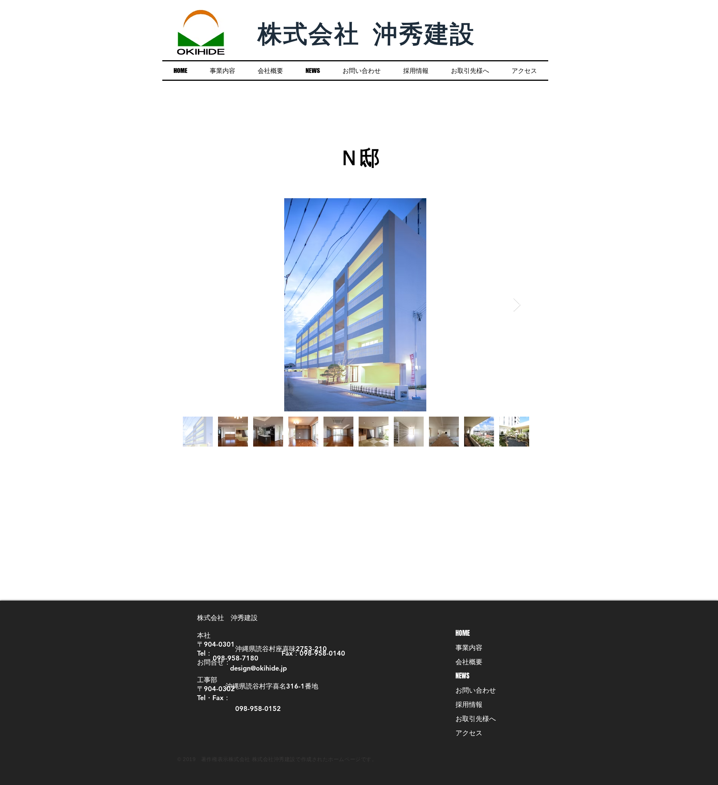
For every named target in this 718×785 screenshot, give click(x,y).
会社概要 (468, 661)
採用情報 (468, 704)
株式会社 (316, 32)
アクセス (468, 733)
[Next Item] (517, 305)
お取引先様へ (475, 718)
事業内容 (468, 647)
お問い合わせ (475, 690)
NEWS (462, 676)
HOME (462, 633)
